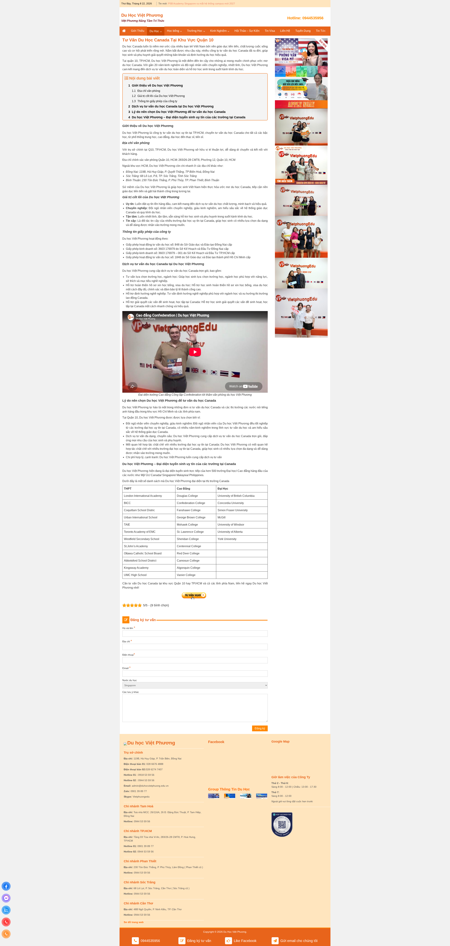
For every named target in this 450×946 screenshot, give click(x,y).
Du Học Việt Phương (142, 15)
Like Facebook (245, 941)
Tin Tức (321, 30)
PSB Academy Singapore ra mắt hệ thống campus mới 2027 (201, 3)
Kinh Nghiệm (218, 30)
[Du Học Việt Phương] (124, 31)
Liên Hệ (285, 30)
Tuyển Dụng (303, 30)
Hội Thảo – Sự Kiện (246, 30)
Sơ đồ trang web (134, 922)
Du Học (154, 31)
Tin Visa (270, 30)
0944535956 (312, 18)
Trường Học (194, 30)
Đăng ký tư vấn (199, 941)
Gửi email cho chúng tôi (298, 941)
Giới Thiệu (137, 30)
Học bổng (173, 30)
